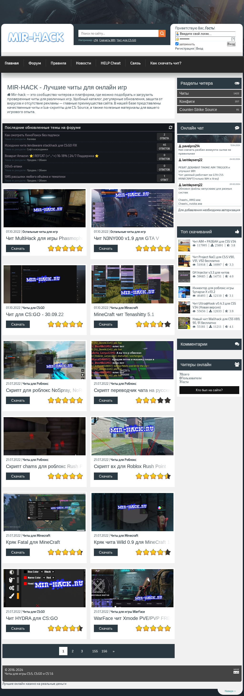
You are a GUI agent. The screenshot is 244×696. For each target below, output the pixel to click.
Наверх (229, 690)
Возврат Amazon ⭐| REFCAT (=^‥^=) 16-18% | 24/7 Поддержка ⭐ (52, 156)
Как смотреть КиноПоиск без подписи (32, 135)
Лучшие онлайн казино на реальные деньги (34, 684)
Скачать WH (107, 40)
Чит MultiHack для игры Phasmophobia (44, 238)
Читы (209, 93)
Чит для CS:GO (126, 40)
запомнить (187, 44)
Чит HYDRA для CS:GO (32, 618)
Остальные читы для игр (40, 232)
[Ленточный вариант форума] (171, 127)
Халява (31, 138)
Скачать (18, 248)
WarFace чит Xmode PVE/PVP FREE (132, 618)
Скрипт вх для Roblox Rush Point (130, 466)
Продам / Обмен (36, 159)
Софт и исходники (37, 149)
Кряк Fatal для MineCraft (33, 542)
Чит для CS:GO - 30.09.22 (35, 314)
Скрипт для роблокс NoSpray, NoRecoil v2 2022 (44, 390)
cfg (96, 40)
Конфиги (209, 101)
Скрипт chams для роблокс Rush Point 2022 (44, 466)
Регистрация (184, 48)
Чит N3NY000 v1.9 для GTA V (126, 238)
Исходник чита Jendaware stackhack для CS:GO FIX (41, 145)
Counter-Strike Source (209, 110)
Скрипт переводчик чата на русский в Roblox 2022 (132, 390)
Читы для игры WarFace (128, 611)
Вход (199, 48)
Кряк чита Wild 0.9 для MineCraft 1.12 (132, 542)
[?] (233, 39)
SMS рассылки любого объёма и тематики (35, 176)
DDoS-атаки (13, 166)
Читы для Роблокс (35, 383)
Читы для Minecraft (124, 308)
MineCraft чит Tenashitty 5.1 (124, 314)
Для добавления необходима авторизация (209, 210)
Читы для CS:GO (33, 308)
